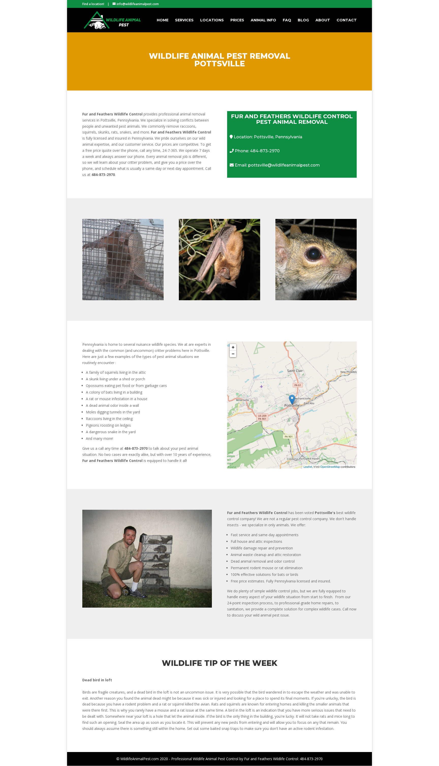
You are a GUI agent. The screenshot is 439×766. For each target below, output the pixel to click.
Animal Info (263, 20)
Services (184, 20)
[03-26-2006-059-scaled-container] (147, 606)
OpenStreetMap (330, 466)
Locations (212, 20)
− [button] (233, 353)
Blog (303, 20)
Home (162, 20)
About (323, 20)
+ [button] (233, 347)
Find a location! (93, 4)
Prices (237, 20)
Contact (347, 20)
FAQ (287, 20)
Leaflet (308, 466)
